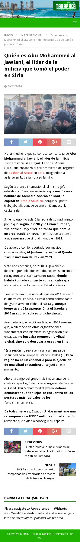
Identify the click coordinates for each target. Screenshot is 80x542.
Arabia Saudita (31, 201)
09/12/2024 (15, 86)
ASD (40, 538)
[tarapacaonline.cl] (40, 16)
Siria (41, 173)
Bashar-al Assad (21, 173)
